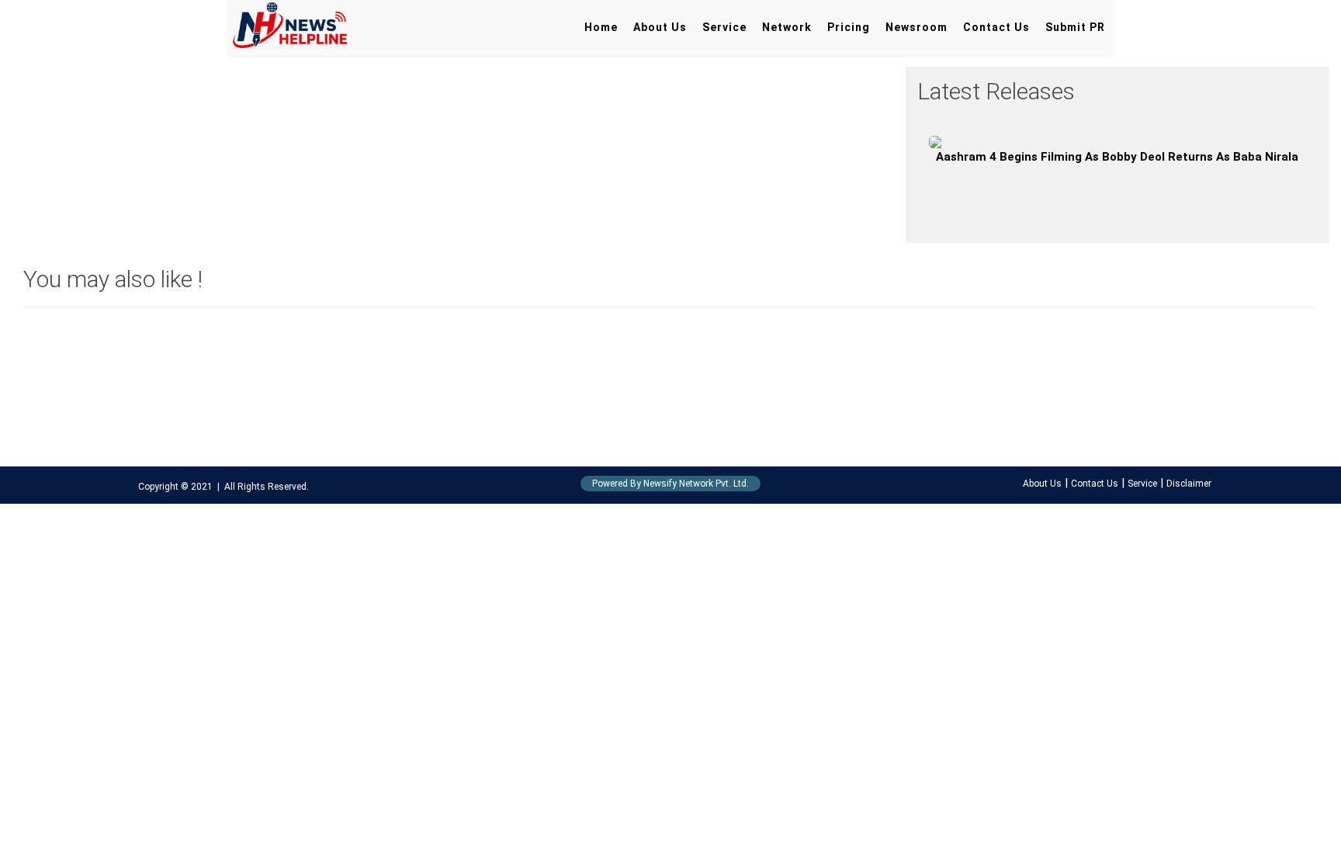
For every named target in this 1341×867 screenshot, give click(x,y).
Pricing (848, 27)
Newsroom (916, 27)
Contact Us (996, 27)
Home (601, 27)
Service (724, 27)
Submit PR (1075, 27)
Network (787, 27)
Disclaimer (1188, 483)
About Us (660, 27)
